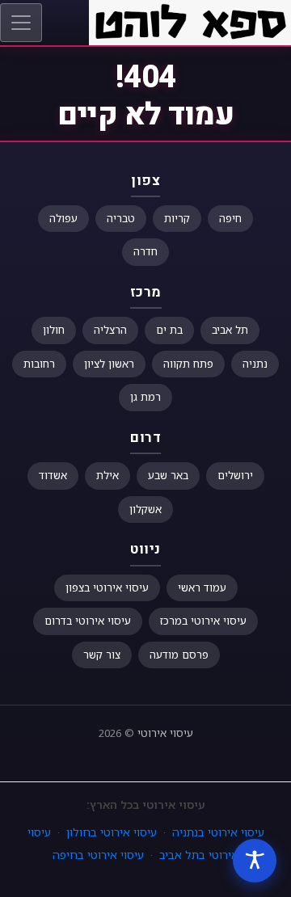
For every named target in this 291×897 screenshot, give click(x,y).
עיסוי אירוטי (165, 733)
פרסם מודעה (179, 654)
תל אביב (230, 329)
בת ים (169, 329)
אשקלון (145, 509)
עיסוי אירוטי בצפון (107, 587)
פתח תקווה (188, 363)
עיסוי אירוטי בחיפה (98, 854)
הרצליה (110, 329)
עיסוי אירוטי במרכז (203, 620)
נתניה (255, 363)
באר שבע (168, 475)
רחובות (39, 363)
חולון (54, 329)
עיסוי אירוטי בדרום (87, 620)
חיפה (230, 218)
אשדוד (53, 475)
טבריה (121, 218)
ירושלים (235, 475)
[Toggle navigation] (21, 22)
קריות (177, 218)
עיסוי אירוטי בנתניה (218, 832)
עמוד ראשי (202, 587)
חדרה (145, 251)
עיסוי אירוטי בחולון (111, 832)
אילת (107, 475)
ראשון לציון (109, 363)
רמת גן (145, 397)
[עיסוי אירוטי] (190, 21)
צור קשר (101, 654)
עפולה (63, 218)
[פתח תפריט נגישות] (254, 860)
